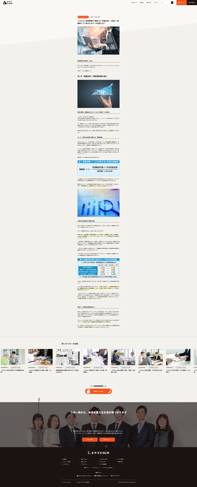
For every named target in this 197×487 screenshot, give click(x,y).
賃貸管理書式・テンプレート (101, 475)
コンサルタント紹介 (103, 459)
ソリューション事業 (66, 461)
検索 (172, 2)
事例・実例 (149, 2)
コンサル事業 (120, 459)
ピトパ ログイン (116, 475)
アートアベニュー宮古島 (107, 467)
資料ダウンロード (107, 439)
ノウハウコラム (66, 464)
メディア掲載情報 (103, 464)
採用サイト (86, 467)
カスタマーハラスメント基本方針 (83, 482)
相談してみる (98, 391)
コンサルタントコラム (84, 17)
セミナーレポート (103, 461)
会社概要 (64, 459)
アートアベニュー (95, 467)
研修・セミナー (84, 461)
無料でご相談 (90, 439)
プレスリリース (84, 464)
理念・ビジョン (84, 459)
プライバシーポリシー (67, 482)
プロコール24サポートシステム (85, 475)
